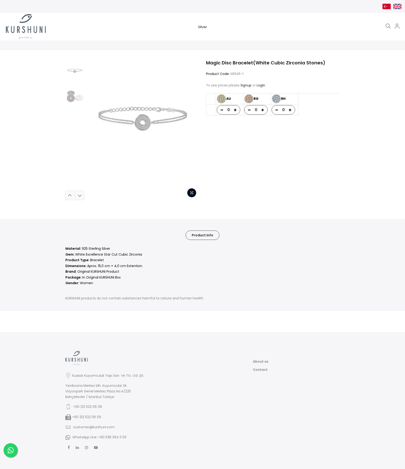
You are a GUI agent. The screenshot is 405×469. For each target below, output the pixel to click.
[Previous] (94, 130)
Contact (260, 369)
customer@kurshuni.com (94, 427)
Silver (202, 26)
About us (260, 361)
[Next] (191, 130)
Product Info (202, 235)
